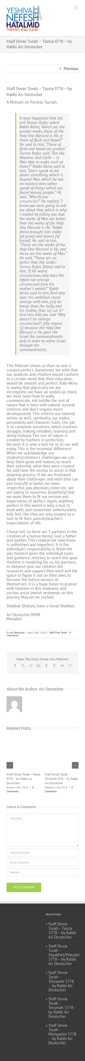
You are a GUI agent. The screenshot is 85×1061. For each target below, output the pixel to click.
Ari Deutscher (17, 632)
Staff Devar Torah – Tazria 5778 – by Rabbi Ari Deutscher (62, 930)
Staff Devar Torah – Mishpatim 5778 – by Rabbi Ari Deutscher (62, 1034)
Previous (71, 68)
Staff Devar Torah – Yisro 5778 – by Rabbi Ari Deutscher (68, 778)
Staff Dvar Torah (58, 632)
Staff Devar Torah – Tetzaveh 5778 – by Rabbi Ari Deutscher (61, 981)
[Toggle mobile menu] (76, 7)
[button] (10, 765)
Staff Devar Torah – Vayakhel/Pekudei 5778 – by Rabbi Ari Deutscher (62, 955)
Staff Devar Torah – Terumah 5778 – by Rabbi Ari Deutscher (30, 778)
